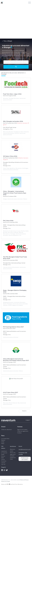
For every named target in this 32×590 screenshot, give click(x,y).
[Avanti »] (16, 67)
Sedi (2, 457)
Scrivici (3, 456)
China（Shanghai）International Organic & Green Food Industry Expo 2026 (14, 193)
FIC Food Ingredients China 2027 (13, 327)
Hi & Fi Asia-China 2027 (10, 392)
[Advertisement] (16, 22)
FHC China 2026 (8, 220)
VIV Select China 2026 (10, 156)
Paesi (2, 443)
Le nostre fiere (5, 438)
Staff (2, 454)
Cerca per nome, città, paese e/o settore (14, 58)
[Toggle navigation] (29, 2)
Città (2, 442)
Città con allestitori (6, 429)
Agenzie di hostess (22, 429)
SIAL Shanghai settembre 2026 (13, 121)
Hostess (19, 426)
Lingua (28, 420)
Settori (3, 440)
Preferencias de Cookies (24, 458)
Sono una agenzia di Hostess (12, 454)
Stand (3, 426)
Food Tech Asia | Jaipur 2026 (12, 94)
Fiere (2, 435)
